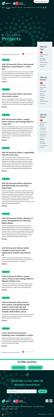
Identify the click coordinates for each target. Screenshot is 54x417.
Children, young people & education (43, 124)
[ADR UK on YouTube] (51, 400)
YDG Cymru (42, 103)
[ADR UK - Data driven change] (6, 3)
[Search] (46, 7)
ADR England (43, 85)
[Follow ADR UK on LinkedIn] (43, 7)
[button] (2, 414)
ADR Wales (42, 97)
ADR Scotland (43, 91)
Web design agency (42, 414)
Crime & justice (43, 131)
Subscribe (42, 391)
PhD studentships (44, 62)
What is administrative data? (41, 1)
